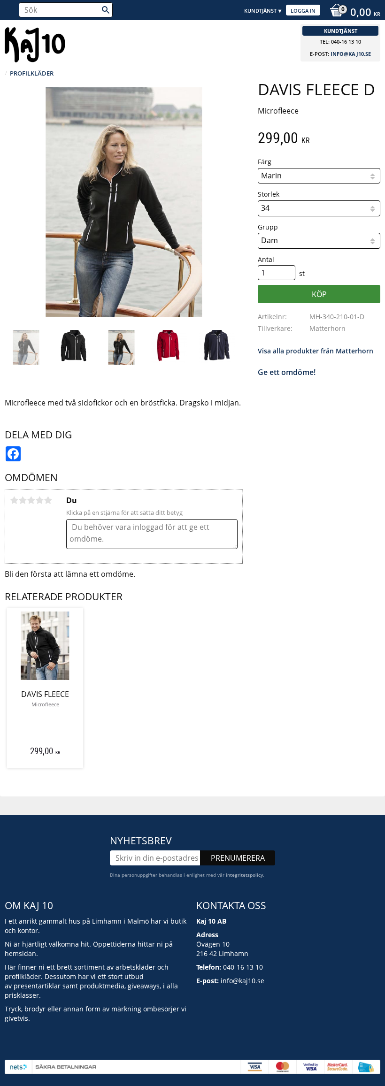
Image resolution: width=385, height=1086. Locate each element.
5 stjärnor (48, 500)
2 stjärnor (22, 500)
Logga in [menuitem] (303, 10)
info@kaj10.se (351, 53)
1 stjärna (14, 500)
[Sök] (106, 10)
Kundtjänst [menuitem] (260, 10)
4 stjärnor (39, 500)
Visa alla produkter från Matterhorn (315, 350)
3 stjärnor (31, 500)
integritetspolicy (244, 875)
